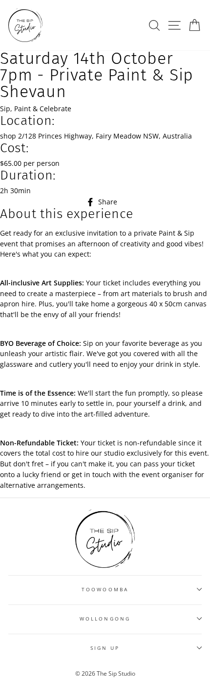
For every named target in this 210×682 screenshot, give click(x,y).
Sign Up (105, 647)
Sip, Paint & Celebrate (35, 108)
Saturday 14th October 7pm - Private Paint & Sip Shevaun (96, 75)
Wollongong (105, 618)
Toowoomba (105, 589)
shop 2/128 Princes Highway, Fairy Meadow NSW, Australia (96, 135)
